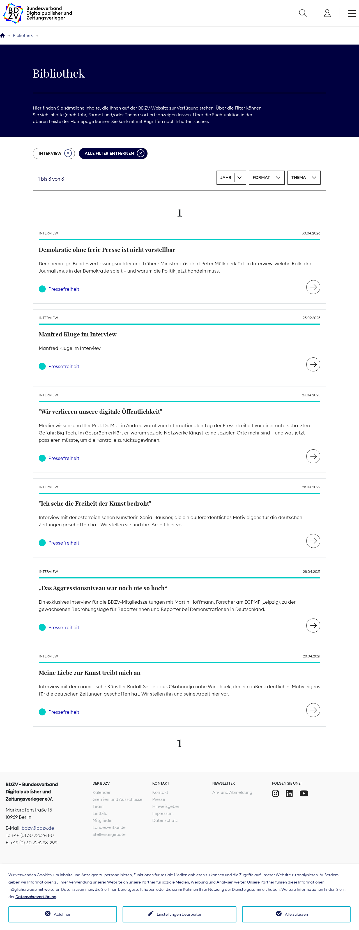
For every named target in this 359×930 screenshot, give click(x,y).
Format (261, 177)
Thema (298, 177)
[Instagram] (275, 794)
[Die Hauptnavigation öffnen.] (352, 13)
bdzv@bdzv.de (38, 828)
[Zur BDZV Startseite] (2, 35)
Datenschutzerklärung (35, 896)
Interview (50, 153)
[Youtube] (304, 794)
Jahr (225, 177)
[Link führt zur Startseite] (37, 13)
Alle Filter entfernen (109, 153)
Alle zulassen (296, 914)
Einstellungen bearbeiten (179, 914)
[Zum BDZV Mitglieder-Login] (327, 13)
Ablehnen (62, 914)
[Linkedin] (289, 794)
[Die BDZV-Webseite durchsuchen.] (303, 13)
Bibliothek (23, 35)
